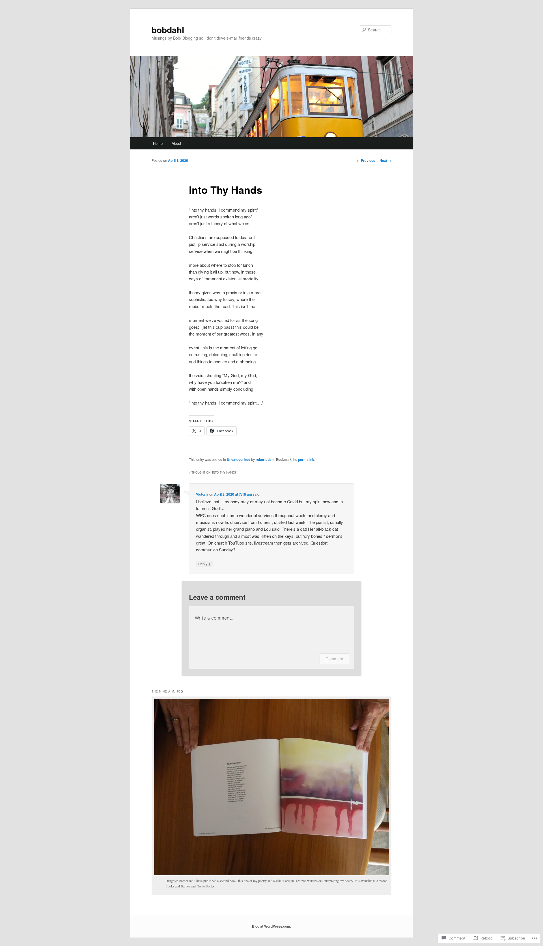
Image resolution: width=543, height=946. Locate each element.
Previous (366, 160)
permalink (306, 459)
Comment (334, 658)
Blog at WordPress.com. (271, 926)
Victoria (202, 494)
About (176, 143)
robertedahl (265, 459)
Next (385, 160)
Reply (204, 563)
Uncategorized (238, 459)
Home (158, 143)
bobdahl (168, 29)
